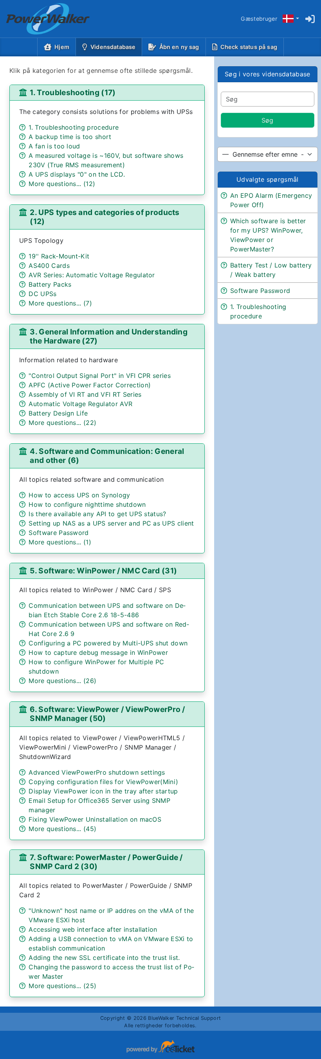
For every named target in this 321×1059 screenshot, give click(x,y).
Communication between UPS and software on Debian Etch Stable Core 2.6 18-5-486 (107, 610)
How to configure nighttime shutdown (87, 504)
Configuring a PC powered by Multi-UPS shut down (108, 643)
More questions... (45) (62, 829)
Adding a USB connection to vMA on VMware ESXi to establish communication (111, 943)
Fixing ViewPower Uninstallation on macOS (95, 819)
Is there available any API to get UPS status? (97, 514)
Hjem (61, 46)
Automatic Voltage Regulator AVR (80, 404)
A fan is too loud (54, 146)
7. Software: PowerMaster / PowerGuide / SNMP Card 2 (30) (106, 862)
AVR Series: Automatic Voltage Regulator (92, 275)
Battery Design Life (58, 413)
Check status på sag (248, 46)
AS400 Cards (49, 265)
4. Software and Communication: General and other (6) (107, 455)
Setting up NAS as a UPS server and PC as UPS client (111, 523)
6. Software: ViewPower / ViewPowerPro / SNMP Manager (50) (107, 714)
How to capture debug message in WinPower (98, 652)
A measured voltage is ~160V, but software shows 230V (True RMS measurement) (106, 160)
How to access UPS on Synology (79, 495)
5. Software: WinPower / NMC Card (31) (103, 570)
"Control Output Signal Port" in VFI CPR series (100, 376)
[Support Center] (41, 19)
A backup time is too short (70, 137)
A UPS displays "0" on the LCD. (77, 174)
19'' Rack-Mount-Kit (59, 256)
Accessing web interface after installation (93, 929)
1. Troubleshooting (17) (72, 92)
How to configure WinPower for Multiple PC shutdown (96, 666)
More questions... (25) (62, 986)
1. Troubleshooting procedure (74, 127)
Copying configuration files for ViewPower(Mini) (103, 782)
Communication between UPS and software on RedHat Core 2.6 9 (109, 629)
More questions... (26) (62, 681)
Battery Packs (50, 284)
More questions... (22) (62, 422)
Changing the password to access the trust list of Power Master (111, 971)
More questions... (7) (60, 303)
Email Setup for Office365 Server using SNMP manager (99, 805)
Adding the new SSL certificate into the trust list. (104, 957)
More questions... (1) (60, 542)
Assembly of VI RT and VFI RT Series (85, 394)
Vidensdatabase (114, 46)
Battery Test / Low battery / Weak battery (271, 269)
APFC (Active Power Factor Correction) (90, 385)
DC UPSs (42, 294)
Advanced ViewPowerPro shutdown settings (97, 772)
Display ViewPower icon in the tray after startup (103, 791)
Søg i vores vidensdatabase (267, 74)
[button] (290, 18)
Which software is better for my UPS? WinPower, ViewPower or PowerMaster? (268, 235)
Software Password (58, 533)
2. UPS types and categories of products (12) (104, 217)
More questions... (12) (62, 184)
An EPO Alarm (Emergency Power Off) (271, 200)
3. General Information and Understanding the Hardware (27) (109, 336)
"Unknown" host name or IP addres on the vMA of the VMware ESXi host (111, 915)
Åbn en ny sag (179, 46)
